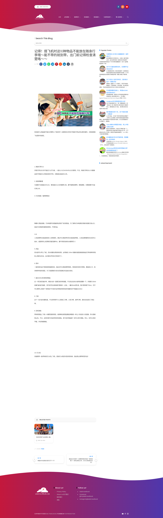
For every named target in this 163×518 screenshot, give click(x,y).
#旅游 (42, 449)
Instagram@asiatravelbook (89, 499)
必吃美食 (66, 17)
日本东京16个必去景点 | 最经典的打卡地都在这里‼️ (50, 437)
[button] (40, 64)
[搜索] (128, 17)
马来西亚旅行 (107, 17)
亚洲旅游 (86, 17)
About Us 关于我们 (63, 494)
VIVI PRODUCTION (70, 514)
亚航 (58, 500)
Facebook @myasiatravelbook (86, 495)
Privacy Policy (61, 492)
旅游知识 (76, 17)
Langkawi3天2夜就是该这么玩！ (116, 101)
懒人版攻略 (119, 17)
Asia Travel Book (51, 514)
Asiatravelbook (85, 492)
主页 (59, 17)
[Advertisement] (65, 79)
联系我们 (59, 497)
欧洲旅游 (96, 17)
